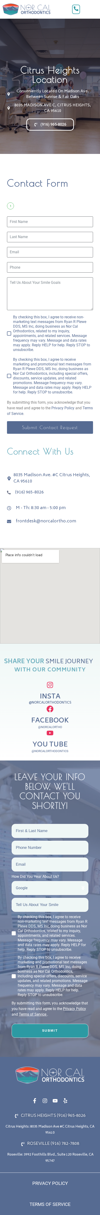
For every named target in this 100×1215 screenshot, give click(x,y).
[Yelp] (65, 1101)
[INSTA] (50, 684)
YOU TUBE (50, 745)
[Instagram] (45, 1101)
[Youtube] (55, 1101)
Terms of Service (33, 1014)
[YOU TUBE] (50, 732)
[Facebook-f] (35, 1101)
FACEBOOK (50, 721)
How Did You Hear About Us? (35, 876)
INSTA (50, 697)
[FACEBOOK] (50, 708)
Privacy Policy (62, 408)
